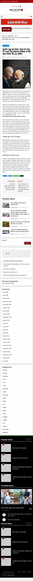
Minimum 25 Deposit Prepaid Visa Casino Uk (15, 275)
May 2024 (5, 329)
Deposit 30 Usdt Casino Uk (20, 1)
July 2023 (5, 361)
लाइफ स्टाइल (6, 429)
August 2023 (6, 358)
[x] (16, 6)
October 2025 (6, 307)
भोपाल (4, 413)
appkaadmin (15, 207)
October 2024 (6, 314)
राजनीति (5, 420)
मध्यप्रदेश (5, 417)
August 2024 (6, 320)
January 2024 (6, 342)
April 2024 (5, 332)
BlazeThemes (11, 575)
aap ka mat (7, 57)
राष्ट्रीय (4, 426)
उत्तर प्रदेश (5, 395)
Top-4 (4, 385)
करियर (4, 398)
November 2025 (7, 304)
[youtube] (20, 6)
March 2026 (6, 298)
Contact (29, 571)
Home (4, 379)
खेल (4, 404)
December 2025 (7, 301)
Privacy (24, 571)
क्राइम (4, 401)
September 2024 (7, 317)
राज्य (4, 423)
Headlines (5, 376)
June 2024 (5, 326)
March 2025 (6, 311)
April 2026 (5, 295)
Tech (4, 382)
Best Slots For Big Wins (9, 269)
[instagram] (14, 6)
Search (4, 240)
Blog (19, 571)
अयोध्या (4, 392)
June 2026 (5, 292)
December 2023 (7, 345)
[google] (18, 6)
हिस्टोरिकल (5, 432)
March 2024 (6, 336)
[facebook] (12, 6)
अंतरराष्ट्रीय (5, 388)
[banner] (16, 22)
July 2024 (5, 323)
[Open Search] (28, 16)
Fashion (5, 370)
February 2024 (6, 339)
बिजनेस (4, 410)
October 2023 (6, 351)
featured (6, 45)
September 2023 (7, 354)
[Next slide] (31, 1)
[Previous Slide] (29, 1)
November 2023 (7, 348)
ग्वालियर (4, 407)
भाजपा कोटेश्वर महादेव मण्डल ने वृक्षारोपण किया (13, 261)
